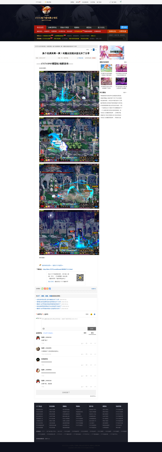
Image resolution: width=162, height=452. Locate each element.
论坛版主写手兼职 (84, 35)
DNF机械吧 (108, 431)
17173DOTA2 (86, 434)
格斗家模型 (105, 418)
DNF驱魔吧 (124, 431)
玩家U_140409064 (46, 369)
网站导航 (49, 2)
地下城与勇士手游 (51, 431)
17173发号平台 (113, 434)
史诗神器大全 (66, 425)
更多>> (125, 92)
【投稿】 (94, 58)
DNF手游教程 (79, 418)
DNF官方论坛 (119, 414)
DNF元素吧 (100, 431)
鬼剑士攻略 (52, 409)
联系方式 (87, 445)
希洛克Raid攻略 (84, 38)
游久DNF (60, 431)
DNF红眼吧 (67, 431)
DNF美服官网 (119, 420)
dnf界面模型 (106, 427)
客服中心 (92, 445)
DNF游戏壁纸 (92, 425)
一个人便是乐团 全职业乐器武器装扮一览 (111, 110)
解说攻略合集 (66, 416)
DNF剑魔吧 (116, 431)
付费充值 (122, 31)
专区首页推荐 (39, 411)
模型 (42, 296)
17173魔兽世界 (67, 434)
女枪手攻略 (52, 416)
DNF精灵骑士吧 (51, 434)
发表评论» (93, 396)
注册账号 (111, 35)
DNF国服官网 (119, 409)
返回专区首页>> (46, 265)
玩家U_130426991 (46, 348)
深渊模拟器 (97, 31)
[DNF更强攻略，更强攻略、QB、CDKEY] (112, 59)
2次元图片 (91, 423)
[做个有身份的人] (91, 314)
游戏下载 (116, 35)
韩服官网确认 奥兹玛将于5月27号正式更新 (111, 98)
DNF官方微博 (119, 411)
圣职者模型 (105, 423)
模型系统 (49, 46)
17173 (36, 46)
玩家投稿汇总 (39, 418)
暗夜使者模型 (106, 425)
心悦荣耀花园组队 (59, 35)
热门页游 (99, 2)
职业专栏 (69, 31)
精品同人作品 (92, 414)
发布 (91, 329)
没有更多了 (66, 392)
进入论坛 (101, 27)
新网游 (72, 2)
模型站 (89, 27)
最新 (85, 333)
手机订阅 (80, 58)
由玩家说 (92, 38)
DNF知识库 (119, 425)
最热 (92, 333)
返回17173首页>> (58, 265)
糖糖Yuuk (47, 438)
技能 (46, 296)
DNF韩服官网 (119, 416)
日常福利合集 (78, 31)
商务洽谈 (81, 445)
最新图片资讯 (92, 409)
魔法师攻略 (52, 414)
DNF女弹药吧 (84, 431)
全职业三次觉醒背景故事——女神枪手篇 (111, 112)
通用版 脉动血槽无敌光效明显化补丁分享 (49, 302)
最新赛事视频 (66, 427)
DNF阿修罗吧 (75, 431)
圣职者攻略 (52, 423)
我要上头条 (98, 38)
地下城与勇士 (42, 46)
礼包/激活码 (85, 2)
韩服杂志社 (79, 416)
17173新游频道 (95, 434)
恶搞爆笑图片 (92, 416)
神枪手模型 (105, 411)
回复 (91, 343)
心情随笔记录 (39, 420)
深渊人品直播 (66, 420)
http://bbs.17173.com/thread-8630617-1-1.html (57, 269)
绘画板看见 (44, 359)
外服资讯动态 (39, 414)
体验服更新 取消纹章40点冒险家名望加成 (111, 95)
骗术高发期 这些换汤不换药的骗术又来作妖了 (112, 103)
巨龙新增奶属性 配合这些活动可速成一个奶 (111, 105)
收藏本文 (94, 288)
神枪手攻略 (52, 411)
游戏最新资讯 (39, 409)
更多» (125, 62)
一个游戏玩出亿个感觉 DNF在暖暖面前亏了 (111, 108)
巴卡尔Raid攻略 (46, 38)
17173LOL (59, 434)
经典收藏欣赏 (66, 414)
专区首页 (40, 27)
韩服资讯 (69, 35)
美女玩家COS (92, 420)
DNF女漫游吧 (41, 434)
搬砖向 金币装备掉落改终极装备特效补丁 (49, 304)
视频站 (76, 27)
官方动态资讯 (39, 423)
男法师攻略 (52, 427)
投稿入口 (93, 35)
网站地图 (118, 427)
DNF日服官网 (119, 418)
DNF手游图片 (79, 425)
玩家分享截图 (92, 411)
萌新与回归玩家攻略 (74, 38)
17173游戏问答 (104, 434)
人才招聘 (71, 445)
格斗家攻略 (52, 418)
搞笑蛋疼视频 (66, 423)
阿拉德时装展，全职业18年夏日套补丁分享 (111, 100)
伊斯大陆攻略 (57, 38)
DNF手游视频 (79, 423)
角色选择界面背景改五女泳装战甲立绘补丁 (49, 306)
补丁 (39, 296)
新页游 (77, 2)
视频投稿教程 (88, 31)
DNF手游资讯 (79, 420)
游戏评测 (122, 35)
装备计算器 (64, 27)
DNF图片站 (62, 31)
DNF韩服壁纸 (92, 427)
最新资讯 (39, 31)
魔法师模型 (105, 414)
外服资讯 (46, 31)
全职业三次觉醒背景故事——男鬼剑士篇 (111, 117)
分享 (95, 343)
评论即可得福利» (48, 333)
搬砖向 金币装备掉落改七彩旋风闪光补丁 (49, 308)
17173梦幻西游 (77, 434)
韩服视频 (78, 414)
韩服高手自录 (66, 411)
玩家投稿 (54, 31)
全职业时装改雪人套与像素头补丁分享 (48, 299)
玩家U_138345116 (46, 337)
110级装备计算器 (47, 35)
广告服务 (76, 445)
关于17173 (65, 445)
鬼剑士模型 (105, 409)
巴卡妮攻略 (65, 38)
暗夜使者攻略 (52, 425)
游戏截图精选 (92, 418)
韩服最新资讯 (79, 411)
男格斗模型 (105, 420)
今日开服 (92, 2)
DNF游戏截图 (39, 427)
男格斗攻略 (52, 420)
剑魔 (50, 296)
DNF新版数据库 (40, 425)
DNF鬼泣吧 (93, 431)
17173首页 (38, 2)
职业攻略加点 (39, 416)
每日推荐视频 (66, 409)
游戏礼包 (112, 31)
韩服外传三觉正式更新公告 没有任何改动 (111, 115)
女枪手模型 (105, 416)
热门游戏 (114, 2)
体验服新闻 (76, 35)
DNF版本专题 (119, 423)
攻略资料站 (52, 27)
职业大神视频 (66, 418)
